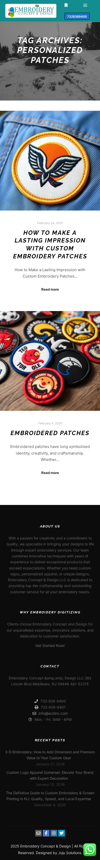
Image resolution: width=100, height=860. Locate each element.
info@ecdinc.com (53, 713)
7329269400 (77, 16)
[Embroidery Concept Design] (30, 11)
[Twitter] (61, 833)
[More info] (66, 5)
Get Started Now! (50, 645)
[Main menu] (85, 5)
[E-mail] (38, 833)
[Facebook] (46, 833)
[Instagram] (54, 833)
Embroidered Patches (50, 433)
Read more (50, 289)
